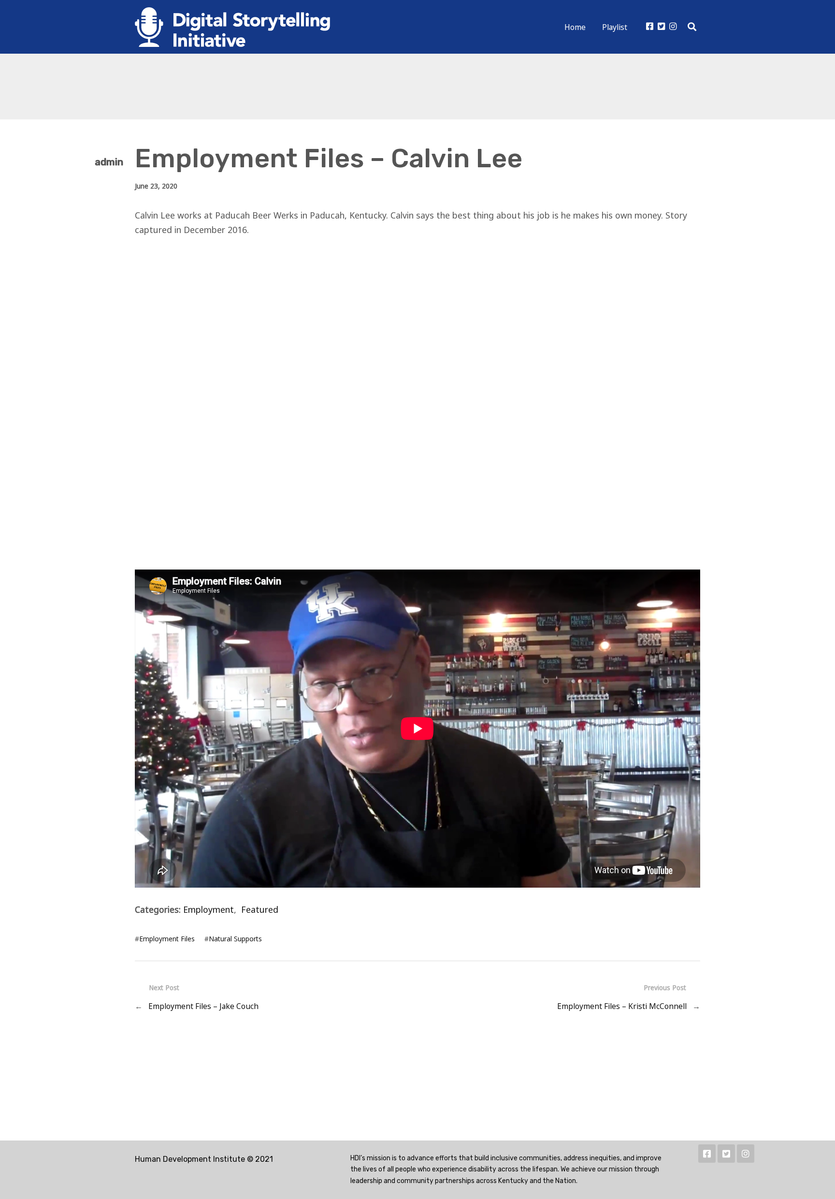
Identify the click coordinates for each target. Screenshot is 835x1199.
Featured (259, 909)
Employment (208, 909)
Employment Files (167, 938)
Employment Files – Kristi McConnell (622, 1006)
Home (575, 27)
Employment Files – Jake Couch (203, 1006)
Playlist (614, 27)
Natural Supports (235, 938)
